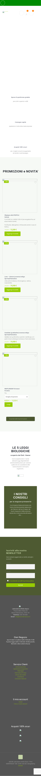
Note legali (20, 671)
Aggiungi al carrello (12, 233)
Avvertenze (20, 677)
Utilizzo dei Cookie (20, 675)
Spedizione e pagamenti (20, 669)
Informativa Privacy (20, 673)
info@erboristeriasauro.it (22, 616)
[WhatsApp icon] (17, 769)
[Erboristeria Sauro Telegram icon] (24, 769)
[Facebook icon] (20, 769)
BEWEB (20, 765)
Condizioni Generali (20, 679)
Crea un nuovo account (20, 704)
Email (8, 571)
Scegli (8, 404)
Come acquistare (20, 667)
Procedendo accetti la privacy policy (21, 581)
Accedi (20, 702)
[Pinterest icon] (22, 769)
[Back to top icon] (20, 757)
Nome (9, 563)
